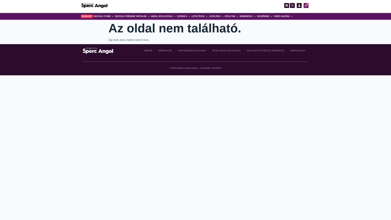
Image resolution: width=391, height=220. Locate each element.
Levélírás (214, 16)
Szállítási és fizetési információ (265, 51)
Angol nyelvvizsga (161, 16)
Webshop (87, 16)
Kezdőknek (263, 16)
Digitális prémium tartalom (130, 16)
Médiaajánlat (297, 51)
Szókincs (182, 16)
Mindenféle (246, 16)
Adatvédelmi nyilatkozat (192, 51)
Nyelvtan (230, 16)
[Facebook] (286, 5)
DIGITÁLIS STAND (102, 16)
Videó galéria (282, 16)
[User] (299, 5)
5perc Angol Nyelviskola (226, 51)
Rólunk (148, 51)
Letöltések (198, 16)
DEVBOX (217, 68)
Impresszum (165, 51)
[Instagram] (292, 5)
